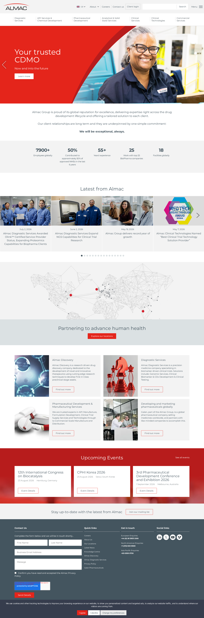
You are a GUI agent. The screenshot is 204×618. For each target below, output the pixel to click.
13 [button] (115, 255)
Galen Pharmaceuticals (94, 568)
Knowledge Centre (92, 552)
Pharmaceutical (82, 19)
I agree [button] (82, 613)
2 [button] (84, 255)
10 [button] (107, 255)
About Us (88, 540)
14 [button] (118, 255)
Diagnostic (20, 19)
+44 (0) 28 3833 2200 (129, 538)
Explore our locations (102, 336)
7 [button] (98, 255)
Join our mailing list (139, 512)
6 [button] (95, 255)
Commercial (183, 19)
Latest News (89, 548)
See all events (182, 457)
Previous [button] (5, 215)
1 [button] (82, 255)
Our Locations (90, 544)
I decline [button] (94, 613)
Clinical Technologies (158, 19)
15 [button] (120, 255)
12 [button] (112, 255)
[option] (102, 65)
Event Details (28, 490)
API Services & (49, 19)
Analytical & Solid (111, 19)
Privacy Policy (90, 564)
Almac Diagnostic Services (95, 560)
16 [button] (123, 255)
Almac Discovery (91, 556)
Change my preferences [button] (113, 613)
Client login (133, 6)
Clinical (135, 19)
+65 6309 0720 (127, 553)
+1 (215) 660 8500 (128, 546)
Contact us (118, 6)
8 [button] (101, 255)
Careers (106, 6)
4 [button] (90, 255)
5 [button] (93, 255)
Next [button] (198, 215)
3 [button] (87, 255)
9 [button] (104, 255)
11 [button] (109, 255)
